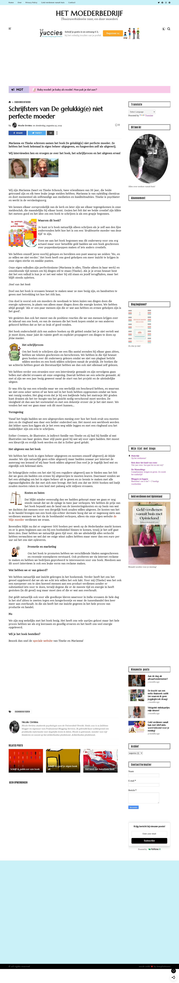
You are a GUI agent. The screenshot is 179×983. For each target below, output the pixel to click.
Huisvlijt (135, 456)
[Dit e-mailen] (50, 133)
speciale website (43, 640)
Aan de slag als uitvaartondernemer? (158, 677)
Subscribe (149, 841)
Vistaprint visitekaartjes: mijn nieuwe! (159, 709)
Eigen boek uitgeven (22, 102)
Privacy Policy (31, 3)
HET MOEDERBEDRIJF (89, 13)
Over (20, 3)
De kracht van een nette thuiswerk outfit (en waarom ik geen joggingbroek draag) (158, 694)
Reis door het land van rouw (144, 463)
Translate (149, 115)
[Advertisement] (89, 61)
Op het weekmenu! (138, 458)
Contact (71, 3)
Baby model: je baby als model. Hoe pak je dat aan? (64, 89)
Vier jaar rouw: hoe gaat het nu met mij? (147, 465)
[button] (163, 29)
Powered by (142, 849)
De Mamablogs (138, 469)
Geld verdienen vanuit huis (52, 3)
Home (11, 3)
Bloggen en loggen (139, 479)
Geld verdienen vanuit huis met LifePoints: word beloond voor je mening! (158, 726)
